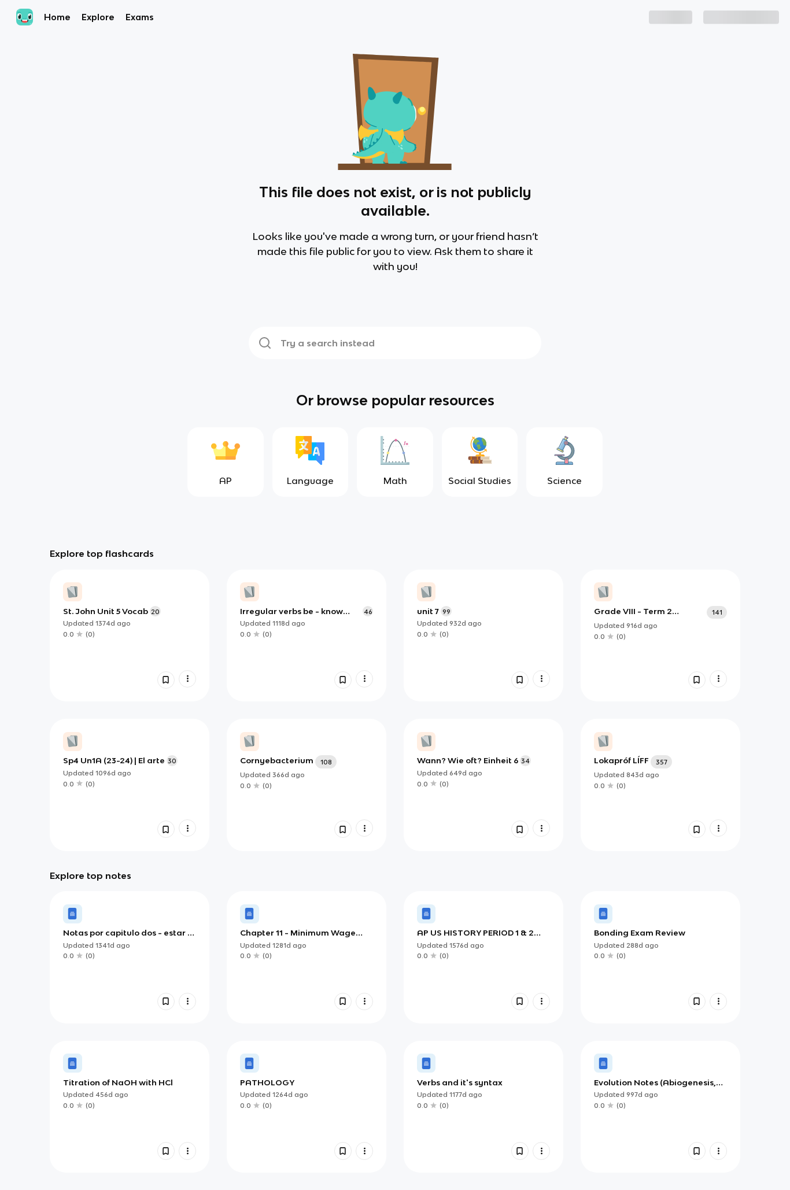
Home (57, 17)
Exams (139, 17)
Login (687, 17)
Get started (746, 17)
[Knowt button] (166, 680)
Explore (98, 17)
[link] (129, 635)
